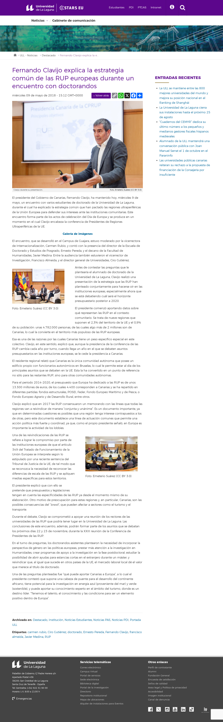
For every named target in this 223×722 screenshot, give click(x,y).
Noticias (37, 20)
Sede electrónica (89, 679)
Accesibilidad (155, 691)
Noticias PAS (101, 620)
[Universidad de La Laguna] (72, 8)
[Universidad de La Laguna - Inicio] (41, 8)
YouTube (176, 708)
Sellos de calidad (157, 683)
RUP (48, 637)
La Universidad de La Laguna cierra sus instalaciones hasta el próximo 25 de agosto (184, 112)
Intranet (156, 7)
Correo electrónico (90, 667)
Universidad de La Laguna (28, 664)
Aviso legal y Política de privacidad (167, 687)
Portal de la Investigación (94, 687)
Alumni (152, 671)
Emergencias (24, 698)
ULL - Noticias (28, 55)
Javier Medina (34, 637)
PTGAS (142, 7)
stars (38, 710)
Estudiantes (117, 7)
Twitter (160, 708)
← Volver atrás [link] (101, 95)
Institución (56, 620)
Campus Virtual (89, 671)
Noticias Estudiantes (78, 620)
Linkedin (184, 708)
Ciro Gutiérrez (57, 632)
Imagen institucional (159, 695)
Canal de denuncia (159, 699)
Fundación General (159, 675)
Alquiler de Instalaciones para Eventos (101, 703)
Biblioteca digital (89, 683)
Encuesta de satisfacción (162, 679)
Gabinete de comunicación (73, 20)
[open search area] (182, 8)
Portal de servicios (90, 675)
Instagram (168, 708)
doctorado (75, 632)
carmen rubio (37, 632)
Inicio (14, 55)
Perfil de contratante (160, 667)
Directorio (85, 691)
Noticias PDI (120, 620)
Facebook (151, 708)
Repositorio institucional (93, 695)
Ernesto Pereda (93, 632)
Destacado (49, 55)
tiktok (192, 708)
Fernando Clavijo (116, 632)
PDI (131, 7)
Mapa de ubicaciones (92, 699)
